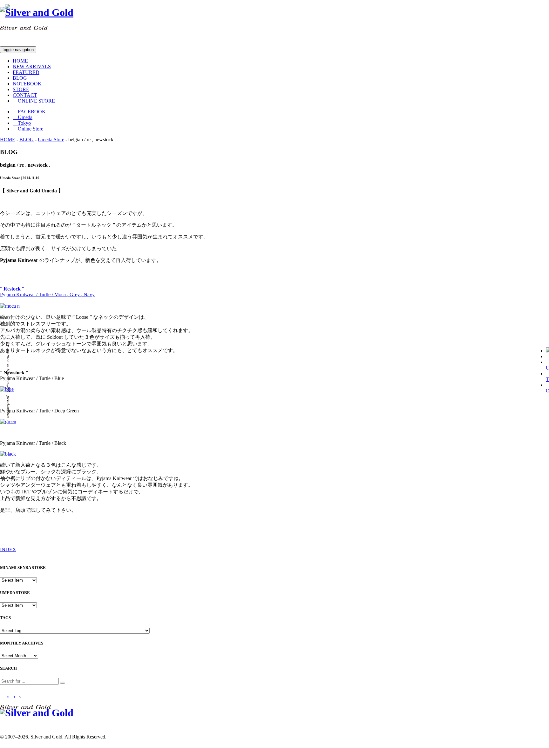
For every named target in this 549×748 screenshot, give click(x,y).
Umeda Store (51, 139)
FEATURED (26, 72)
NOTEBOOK (27, 83)
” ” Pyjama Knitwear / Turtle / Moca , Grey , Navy (47, 291)
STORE (21, 89)
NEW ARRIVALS (32, 66)
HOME (20, 60)
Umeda (22, 117)
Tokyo (22, 123)
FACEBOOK (29, 111)
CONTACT (25, 95)
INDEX (8, 549)
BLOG (20, 78)
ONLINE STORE (34, 101)
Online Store (28, 128)
